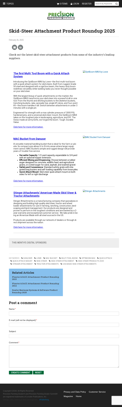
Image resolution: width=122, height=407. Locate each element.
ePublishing (44, 400)
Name (12, 309)
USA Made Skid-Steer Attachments (79, 264)
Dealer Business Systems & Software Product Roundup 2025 (35, 291)
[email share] (14, 47)
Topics (10, 4)
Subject (12, 331)
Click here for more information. (28, 181)
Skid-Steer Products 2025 (91, 261)
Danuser (27, 258)
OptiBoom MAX (88, 258)
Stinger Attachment (22, 264)
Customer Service (97, 392)
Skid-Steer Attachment (62, 261)
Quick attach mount (22, 261)
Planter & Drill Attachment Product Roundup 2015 (35, 278)
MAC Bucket (51, 258)
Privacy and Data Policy (75, 392)
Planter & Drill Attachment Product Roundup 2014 (35, 284)
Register (87, 4)
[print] (20, 47)
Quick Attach (105, 258)
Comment (14, 342)
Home (79, 396)
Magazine (68, 396)
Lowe (39, 258)
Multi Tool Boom (69, 258)
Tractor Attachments (48, 264)
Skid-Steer (41, 261)
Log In (76, 4)
